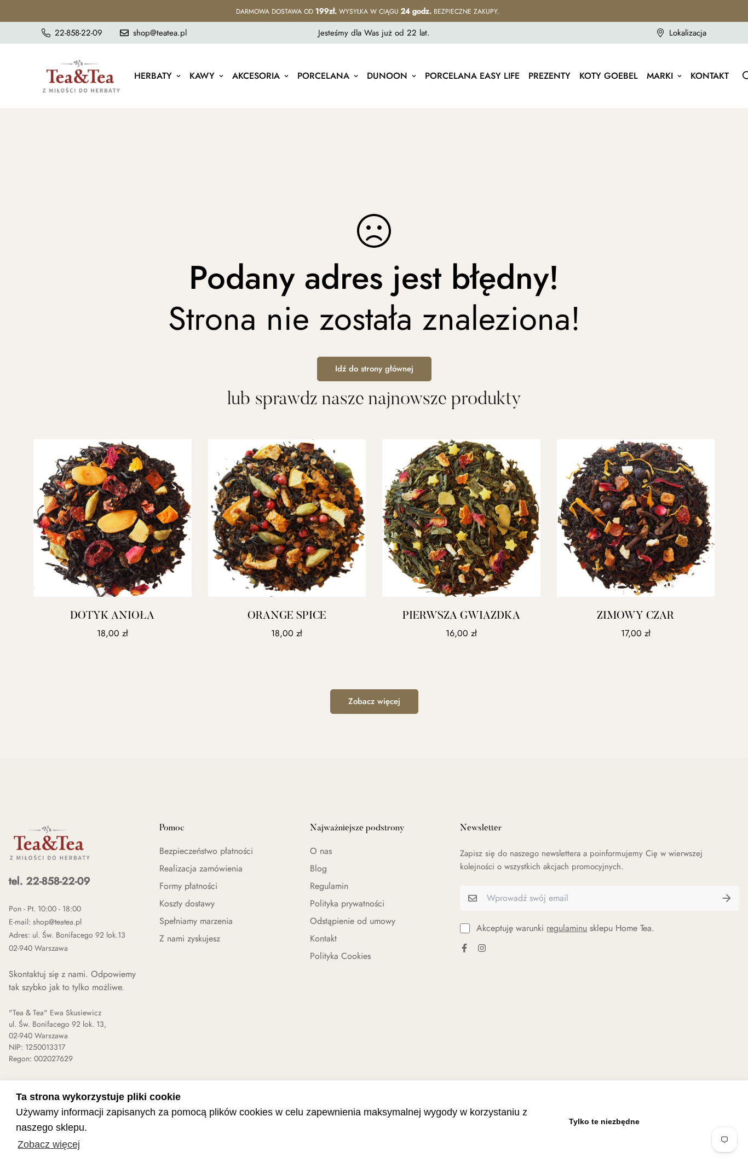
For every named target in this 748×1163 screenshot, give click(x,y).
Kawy (202, 75)
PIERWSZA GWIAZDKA (461, 615)
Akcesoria (256, 75)
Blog (318, 868)
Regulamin (329, 886)
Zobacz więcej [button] (49, 1144)
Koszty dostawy (187, 903)
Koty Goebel (608, 75)
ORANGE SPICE (287, 615)
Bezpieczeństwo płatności (206, 851)
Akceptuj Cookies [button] (692, 1121)
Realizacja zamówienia (201, 868)
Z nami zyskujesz (189, 938)
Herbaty (153, 75)
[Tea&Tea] (81, 76)
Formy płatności (188, 886)
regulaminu (566, 928)
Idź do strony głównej (374, 369)
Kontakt (710, 75)
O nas (321, 851)
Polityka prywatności (347, 903)
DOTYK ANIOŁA (112, 615)
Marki (660, 75)
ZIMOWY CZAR (635, 615)
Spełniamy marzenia (196, 921)
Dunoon (387, 75)
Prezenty (549, 75)
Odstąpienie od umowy (352, 921)
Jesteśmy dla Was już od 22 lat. (374, 33)
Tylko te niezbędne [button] (604, 1121)
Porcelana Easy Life (472, 75)
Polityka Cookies (340, 956)
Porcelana (323, 75)
